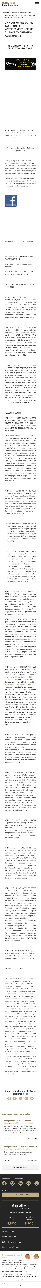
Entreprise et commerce (11, 1242)
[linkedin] (20, 1183)
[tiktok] (36, 1183)
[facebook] (4, 1183)
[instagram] (12, 1183)
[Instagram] (15, 1098)
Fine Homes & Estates (10, 1247)
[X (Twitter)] (20, 1098)
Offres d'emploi (8, 1231)
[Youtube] (32, 1098)
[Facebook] (9, 1098)
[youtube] (28, 1183)
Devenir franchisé (9, 1237)
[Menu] (37, 3)
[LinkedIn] (26, 1098)
